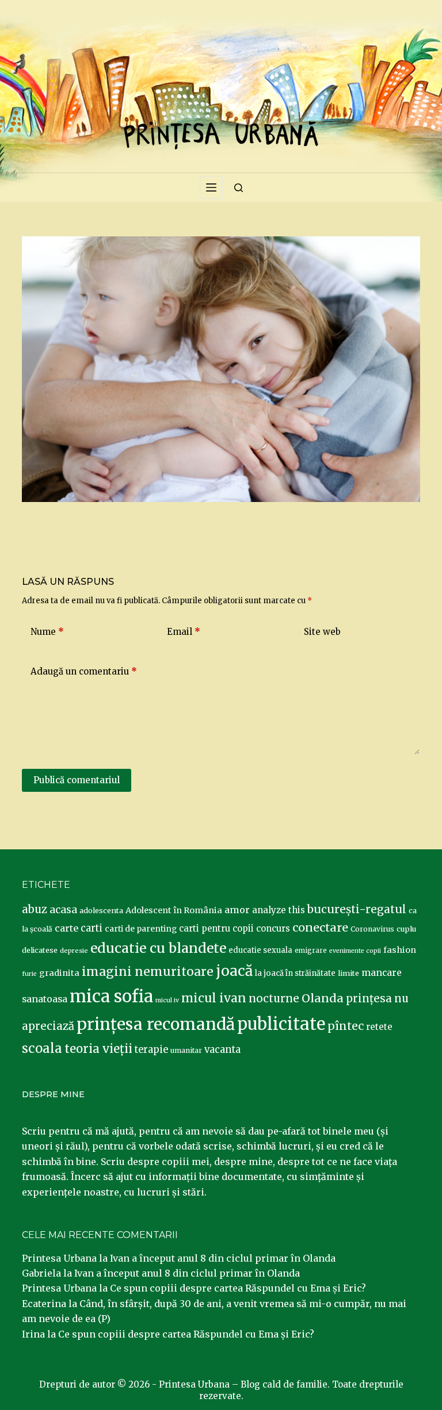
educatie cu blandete (158, 948)
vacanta (222, 1050)
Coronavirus (372, 929)
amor (237, 909)
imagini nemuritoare (148, 971)
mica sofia (111, 996)
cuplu (406, 928)
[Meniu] (211, 187)
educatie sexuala (260, 950)
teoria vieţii (98, 1048)
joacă (234, 971)
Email (183, 631)
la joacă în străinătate (295, 973)
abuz (34, 909)
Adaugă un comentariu (84, 671)
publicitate (281, 1024)
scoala (42, 1048)
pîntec (345, 1026)
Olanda (323, 998)
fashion (399, 950)
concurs (273, 928)
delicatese (40, 950)
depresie (74, 951)
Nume (47, 631)
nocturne (274, 998)
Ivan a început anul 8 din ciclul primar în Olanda (223, 1258)
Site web (322, 631)
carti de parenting (141, 929)
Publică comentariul (76, 780)
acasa (63, 909)
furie (29, 974)
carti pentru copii (216, 928)
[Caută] (238, 187)
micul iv (167, 1000)
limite (348, 973)
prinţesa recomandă (156, 1024)
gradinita (59, 973)
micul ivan (213, 998)
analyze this (278, 910)
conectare (320, 927)
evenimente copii (355, 951)
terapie (151, 1050)
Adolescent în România (173, 910)
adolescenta (101, 910)
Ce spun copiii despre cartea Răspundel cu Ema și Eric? (238, 1288)
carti (91, 928)
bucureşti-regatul (356, 909)
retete (379, 1026)
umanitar (186, 1050)
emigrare (311, 951)
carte (66, 928)
